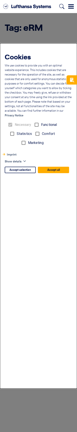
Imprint (11, 155)
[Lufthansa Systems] (27, 6)
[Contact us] (72, 80)
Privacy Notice (14, 115)
